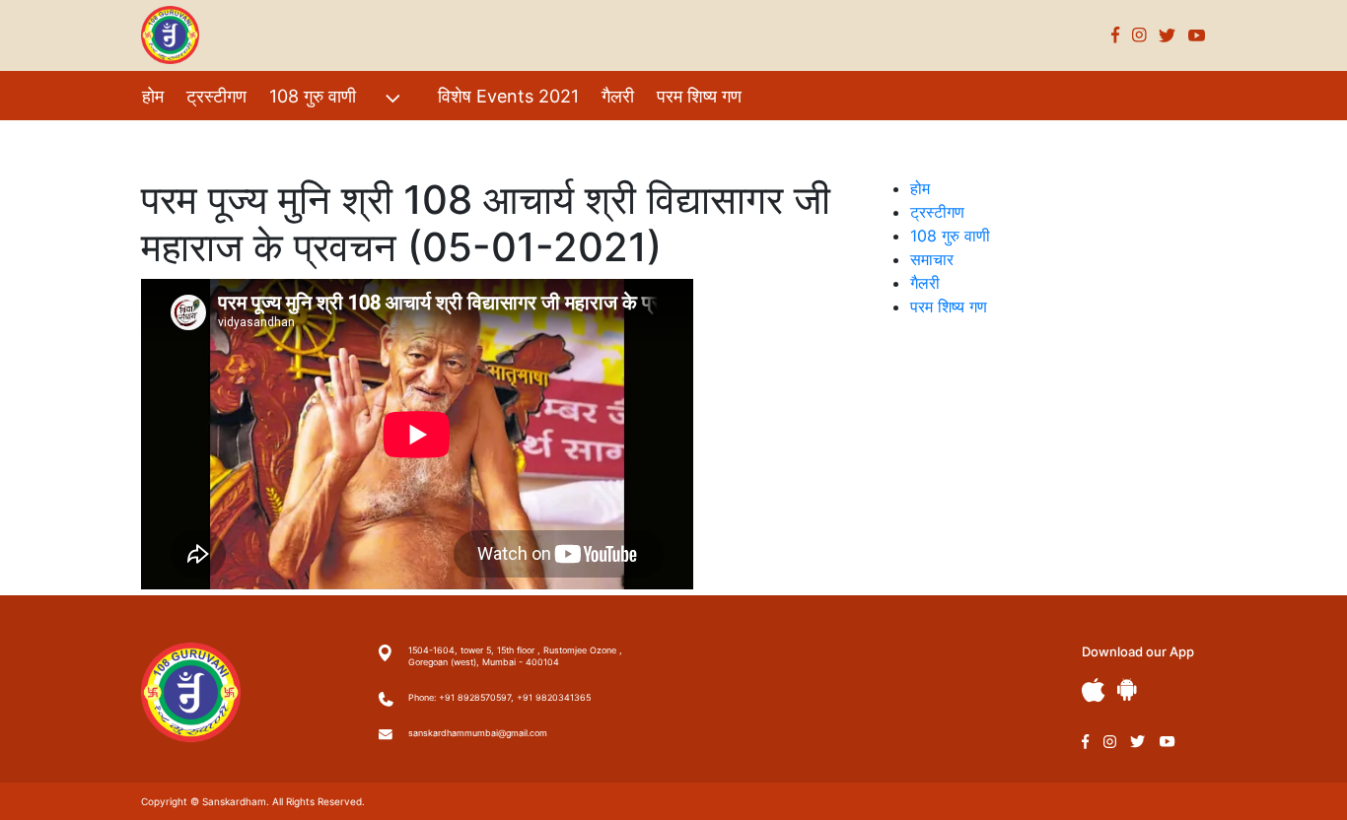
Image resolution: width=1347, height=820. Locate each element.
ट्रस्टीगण (216, 96)
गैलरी (618, 96)
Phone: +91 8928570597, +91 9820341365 (499, 697)
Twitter (1167, 35)
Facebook (1115, 35)
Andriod (1127, 689)
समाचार (932, 259)
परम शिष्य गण (699, 96)
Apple (1093, 690)
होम (153, 96)
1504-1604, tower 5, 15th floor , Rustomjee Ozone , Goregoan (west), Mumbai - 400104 (515, 656)
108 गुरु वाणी (312, 96)
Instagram (1139, 35)
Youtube (1197, 35)
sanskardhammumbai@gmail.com (477, 732)
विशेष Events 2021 (508, 96)
